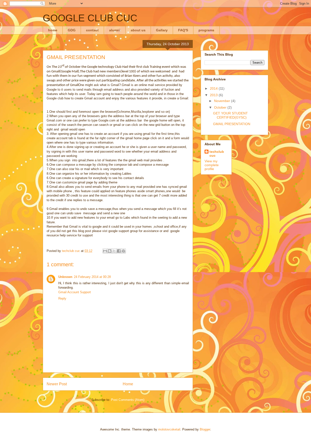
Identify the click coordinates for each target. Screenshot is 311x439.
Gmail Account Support (74, 292)
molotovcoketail (169, 429)
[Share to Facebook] (118, 251)
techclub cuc (216, 153)
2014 (214, 88)
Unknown (65, 277)
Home (128, 384)
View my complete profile (212, 165)
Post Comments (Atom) (127, 400)
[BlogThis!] (109, 251)
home (52, 30)
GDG (72, 30)
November (222, 101)
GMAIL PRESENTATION (231, 124)
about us (138, 30)
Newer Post (57, 384)
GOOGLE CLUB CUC (90, 18)
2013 (214, 95)
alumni (114, 30)
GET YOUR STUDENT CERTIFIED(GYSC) (230, 115)
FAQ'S (183, 30)
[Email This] (105, 251)
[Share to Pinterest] (123, 251)
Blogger (205, 429)
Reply (62, 298)
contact (92, 30)
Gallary (162, 30)
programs (206, 30)
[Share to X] (114, 251)
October (220, 107)
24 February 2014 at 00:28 (92, 277)
